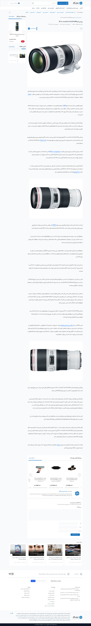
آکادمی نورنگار (26, 593)
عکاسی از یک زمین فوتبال (66, 325)
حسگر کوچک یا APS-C (55, 152)
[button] (10, 12)
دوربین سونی (45, 12)
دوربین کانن (38, 12)
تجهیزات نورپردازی (51, 599)
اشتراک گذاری (33, 28)
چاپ (75, 17)
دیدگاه (78, 507)
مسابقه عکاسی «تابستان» (70, 12)
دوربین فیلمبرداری (51, 597)
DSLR (54, 225)
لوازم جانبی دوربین (51, 603)
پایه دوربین (32, 12)
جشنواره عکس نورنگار (25, 597)
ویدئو (33, 8)
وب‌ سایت (79, 531)
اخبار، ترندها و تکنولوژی (60, 8)
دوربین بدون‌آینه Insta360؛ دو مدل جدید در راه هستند (69, 592)
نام (80, 523)
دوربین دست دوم (60, 12)
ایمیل (80, 527)
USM (64, 106)
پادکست (37, 8)
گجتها (27, 12)
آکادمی (81, 8)
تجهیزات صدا (52, 601)
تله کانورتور (76, 172)
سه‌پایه (58, 445)
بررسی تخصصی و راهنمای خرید (72, 8)
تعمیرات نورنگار (26, 595)
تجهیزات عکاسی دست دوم (49, 606)
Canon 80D (43, 140)
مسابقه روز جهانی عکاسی (25, 589)
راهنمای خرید (43, 8)
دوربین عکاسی (51, 595)
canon (29, 94)
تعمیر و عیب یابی (51, 8)
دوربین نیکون (52, 12)
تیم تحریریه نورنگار (63, 491)
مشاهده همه (32, 458)
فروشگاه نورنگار (26, 591)
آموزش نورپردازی (51, 593)
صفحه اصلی (79, 17)
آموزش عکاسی (51, 591)
